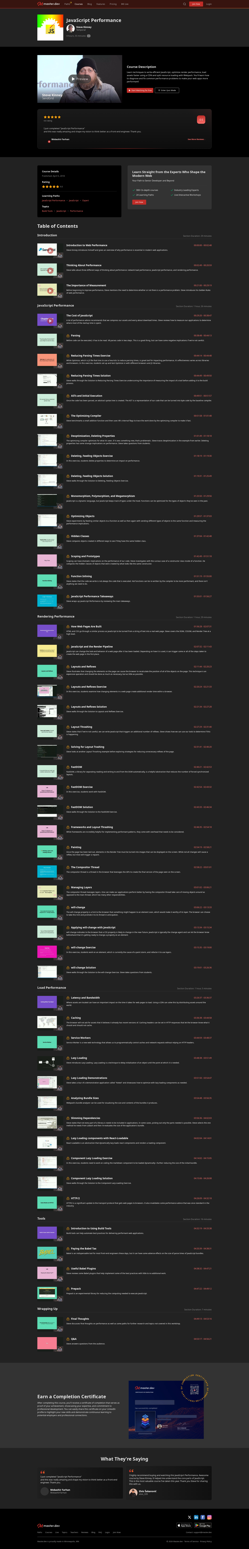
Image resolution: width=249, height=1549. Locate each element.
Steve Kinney (83, 27)
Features (100, 4)
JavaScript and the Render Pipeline (92, 646)
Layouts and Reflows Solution (89, 706)
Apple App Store (184, 1525)
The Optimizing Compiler (86, 415)
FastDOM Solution (82, 807)
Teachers (74, 1532)
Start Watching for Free (142, 90)
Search (184, 4)
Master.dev (48, 4)
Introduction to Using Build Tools (91, 1228)
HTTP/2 (75, 1198)
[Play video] (79, 79)
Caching (76, 1017)
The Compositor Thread (85, 867)
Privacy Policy (206, 1541)
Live (57, 1532)
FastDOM (76, 767)
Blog (89, 4)
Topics (64, 1532)
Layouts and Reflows (83, 666)
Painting (76, 847)
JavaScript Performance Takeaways (92, 596)
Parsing (75, 335)
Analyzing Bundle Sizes (85, 1098)
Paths (67, 4)
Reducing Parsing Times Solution (91, 375)
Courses (79, 4)
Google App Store (203, 1525)
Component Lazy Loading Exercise (91, 1158)
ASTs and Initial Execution (86, 395)
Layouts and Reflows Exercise (88, 686)
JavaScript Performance (53, 200)
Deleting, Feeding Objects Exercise (92, 455)
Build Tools (47, 211)
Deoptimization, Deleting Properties (93, 435)
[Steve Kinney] (70, 28)
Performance (76, 211)
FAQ (100, 1532)
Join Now (196, 4)
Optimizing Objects (82, 516)
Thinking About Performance (83, 265)
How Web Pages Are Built (86, 626)
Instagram (209, 1517)
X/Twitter (189, 1517)
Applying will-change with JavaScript (93, 927)
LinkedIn (196, 1517)
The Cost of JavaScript (79, 315)
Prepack (76, 1288)
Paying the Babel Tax (83, 1248)
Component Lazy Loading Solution (92, 1178)
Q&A (74, 1338)
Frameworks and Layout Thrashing (92, 827)
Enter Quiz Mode (168, 90)
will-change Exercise (83, 947)
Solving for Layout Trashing (87, 746)
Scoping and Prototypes (85, 556)
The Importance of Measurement (86, 285)
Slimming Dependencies (85, 1118)
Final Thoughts (80, 1318)
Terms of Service (191, 1541)
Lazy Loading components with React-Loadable (99, 1138)
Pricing (113, 4)
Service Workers (81, 1037)
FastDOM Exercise (82, 787)
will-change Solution (83, 967)
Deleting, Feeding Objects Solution (92, 476)
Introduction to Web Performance (86, 245)
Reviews (84, 1532)
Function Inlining (81, 576)
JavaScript (74, 200)
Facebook (202, 1517)
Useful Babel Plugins (83, 1268)
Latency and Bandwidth (85, 997)
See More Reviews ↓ (196, 139)
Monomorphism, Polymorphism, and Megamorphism (103, 496)
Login (209, 4)
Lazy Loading (79, 1058)
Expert (85, 200)
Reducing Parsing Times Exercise (90, 355)
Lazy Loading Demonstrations (89, 1077)
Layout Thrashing (81, 726)
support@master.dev (203, 1532)
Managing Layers (81, 887)
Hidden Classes (80, 536)
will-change (78, 907)
